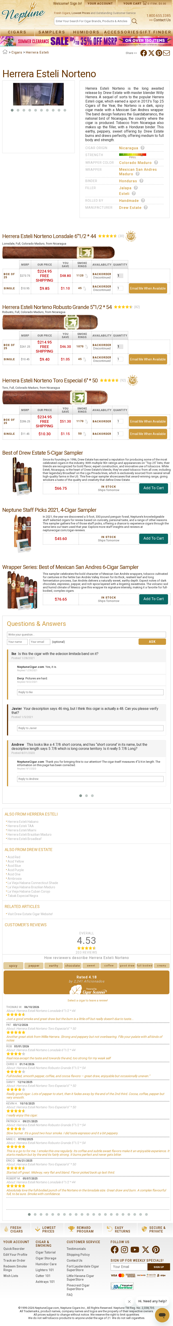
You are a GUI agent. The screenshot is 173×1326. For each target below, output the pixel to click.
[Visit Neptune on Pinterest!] (156, 1251)
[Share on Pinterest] (159, 53)
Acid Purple (16, 870)
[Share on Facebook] (144, 53)
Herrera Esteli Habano (23, 821)
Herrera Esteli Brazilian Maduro (30, 834)
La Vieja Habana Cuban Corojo (29, 891)
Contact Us (162, 20)
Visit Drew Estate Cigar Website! (30, 914)
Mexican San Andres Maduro (138, 171)
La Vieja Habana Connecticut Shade (33, 883)
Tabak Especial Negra (23, 896)
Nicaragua (128, 148)
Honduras (128, 181)
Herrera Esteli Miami (22, 830)
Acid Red (14, 857)
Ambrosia (15, 878)
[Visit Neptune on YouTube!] (135, 1251)
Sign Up (159, 1267)
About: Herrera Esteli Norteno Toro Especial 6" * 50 (41, 1028)
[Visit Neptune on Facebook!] (115, 1251)
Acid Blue (14, 866)
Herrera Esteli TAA (21, 826)
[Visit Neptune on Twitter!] (146, 1251)
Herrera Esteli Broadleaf (25, 839)
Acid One (14, 874)
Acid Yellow (16, 861)
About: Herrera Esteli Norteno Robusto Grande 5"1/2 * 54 (45, 1068)
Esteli (124, 194)
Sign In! (76, 3)
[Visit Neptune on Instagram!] (125, 1251)
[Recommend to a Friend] (167, 53)
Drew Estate (130, 208)
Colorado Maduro (135, 163)
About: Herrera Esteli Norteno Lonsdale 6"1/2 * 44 (40, 1011)
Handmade (129, 201)
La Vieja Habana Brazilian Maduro (31, 887)
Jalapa (125, 188)
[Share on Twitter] (152, 53)
